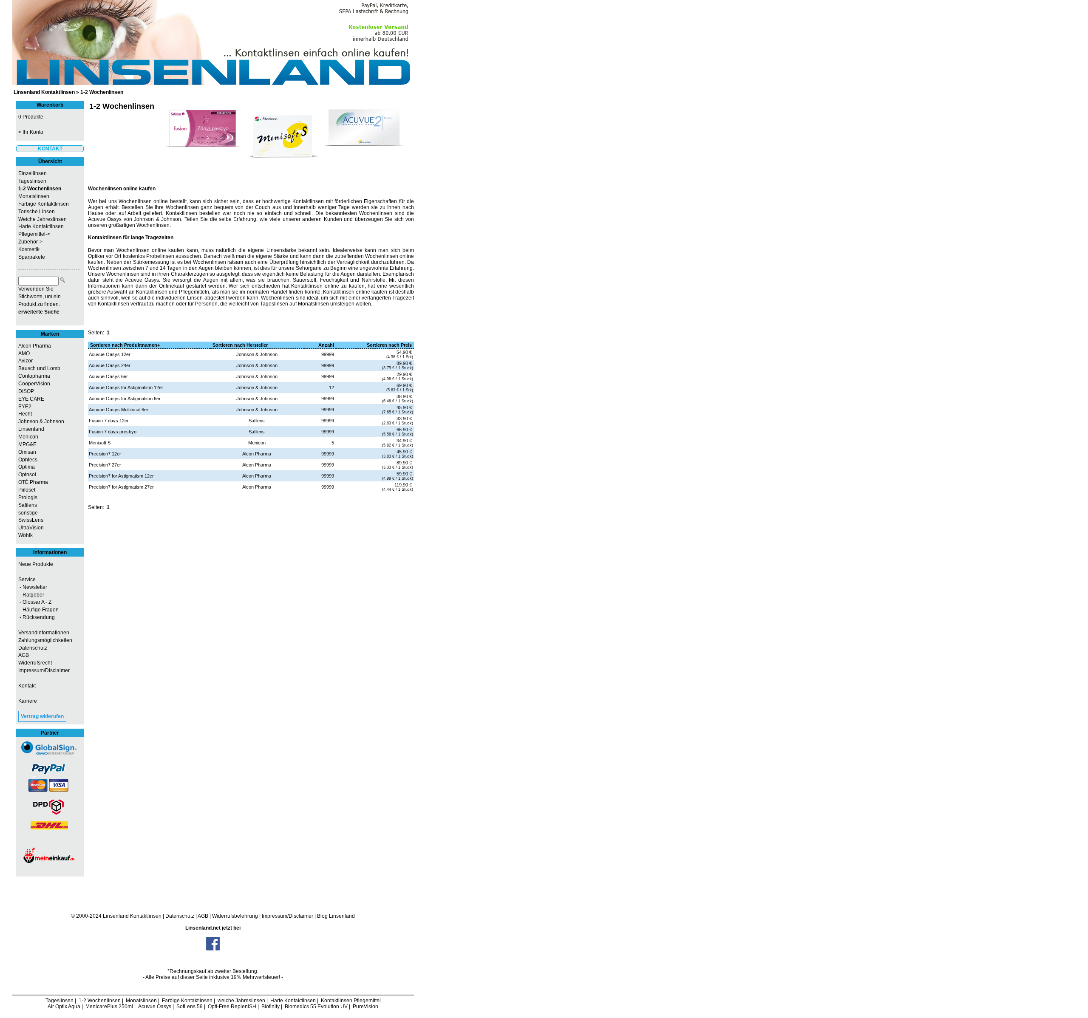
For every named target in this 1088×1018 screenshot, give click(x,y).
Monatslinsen (33, 196)
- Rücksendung (36, 617)
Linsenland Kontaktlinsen (44, 92)
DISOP (26, 391)
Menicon (28, 437)
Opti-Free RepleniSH (232, 1007)
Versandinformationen (43, 633)
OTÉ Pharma (33, 482)
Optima (26, 467)
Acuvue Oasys (154, 1007)
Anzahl (326, 345)
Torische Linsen (36, 212)
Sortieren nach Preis (389, 345)
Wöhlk (25, 535)
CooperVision (34, 384)
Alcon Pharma (34, 346)
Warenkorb (50, 105)
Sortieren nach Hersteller (240, 345)
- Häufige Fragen (38, 610)
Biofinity (270, 1007)
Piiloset (26, 490)
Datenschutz (32, 648)
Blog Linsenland (336, 916)
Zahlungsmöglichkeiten (45, 640)
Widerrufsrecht (35, 663)
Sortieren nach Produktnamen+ (125, 345)
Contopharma (34, 376)
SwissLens (30, 520)
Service (27, 580)
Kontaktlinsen (146, 916)
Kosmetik (29, 249)
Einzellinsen (32, 173)
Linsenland (31, 429)
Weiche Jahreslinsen (42, 219)
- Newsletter (32, 587)
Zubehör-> (30, 242)
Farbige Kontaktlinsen (43, 204)
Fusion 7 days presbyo (112, 431)
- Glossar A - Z (34, 602)
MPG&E (27, 444)
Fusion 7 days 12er (109, 420)
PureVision (365, 1007)
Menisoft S (99, 442)
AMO (24, 353)
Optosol (27, 475)
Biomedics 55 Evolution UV (316, 1007)
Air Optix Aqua (64, 1007)
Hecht (25, 414)
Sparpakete (31, 257)
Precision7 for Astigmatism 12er (121, 475)
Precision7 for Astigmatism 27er (121, 486)
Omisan (27, 452)
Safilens (27, 505)
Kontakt (27, 686)
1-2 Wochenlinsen (101, 92)
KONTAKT (50, 149)
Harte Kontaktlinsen (41, 226)
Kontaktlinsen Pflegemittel (351, 1001)
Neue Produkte (35, 564)
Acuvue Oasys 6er (108, 376)
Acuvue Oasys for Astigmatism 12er (126, 387)
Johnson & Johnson (41, 421)
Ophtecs (27, 460)
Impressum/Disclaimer (44, 670)
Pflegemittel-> (34, 234)
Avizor (25, 361)
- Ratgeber (31, 595)
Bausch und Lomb (39, 368)
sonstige (28, 513)
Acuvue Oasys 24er (109, 365)
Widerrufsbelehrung (235, 916)
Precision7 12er (105, 453)
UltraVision (31, 528)
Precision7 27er (105, 464)
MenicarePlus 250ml (109, 1007)
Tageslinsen (32, 181)
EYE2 (24, 407)
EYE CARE (31, 399)
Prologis (27, 498)
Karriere (27, 701)
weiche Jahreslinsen (241, 1001)
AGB (23, 655)
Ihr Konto (33, 132)
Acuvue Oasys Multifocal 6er (118, 409)
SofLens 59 (189, 1007)
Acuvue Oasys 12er (109, 354)
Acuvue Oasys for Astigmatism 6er (125, 398)
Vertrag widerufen (42, 716)
